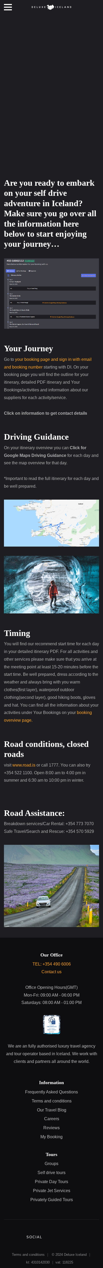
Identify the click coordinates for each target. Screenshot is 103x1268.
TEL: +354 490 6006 (51, 964)
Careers (51, 1118)
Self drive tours (51, 1172)
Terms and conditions (52, 1101)
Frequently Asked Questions (51, 1092)
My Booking (51, 1137)
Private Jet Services (51, 1190)
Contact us (51, 972)
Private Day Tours (51, 1181)
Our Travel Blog (51, 1110)
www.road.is (23, 765)
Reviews (51, 1128)
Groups (51, 1163)
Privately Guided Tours (51, 1199)
